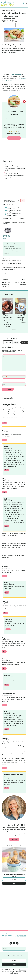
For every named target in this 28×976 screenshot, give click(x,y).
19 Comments (18, 21)
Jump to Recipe (9, 25)
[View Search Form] (23, 3)
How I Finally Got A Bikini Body (20, 282)
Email (4, 384)
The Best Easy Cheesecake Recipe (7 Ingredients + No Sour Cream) (21, 319)
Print (14, 138)
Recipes (8, 10)
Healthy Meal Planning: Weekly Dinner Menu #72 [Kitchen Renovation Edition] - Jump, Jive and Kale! (14, 545)
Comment (5, 356)
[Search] (24, 948)
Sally (6, 447)
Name (4, 377)
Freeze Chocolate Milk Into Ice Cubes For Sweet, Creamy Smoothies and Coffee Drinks (7, 320)
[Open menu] (26, 3)
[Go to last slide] (4, 313)
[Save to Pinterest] (6, 274)
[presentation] (7, 306)
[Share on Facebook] (3, 274)
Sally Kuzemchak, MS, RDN (9, 18)
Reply (4, 422)
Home (3, 10)
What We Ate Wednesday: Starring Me (6, 283)
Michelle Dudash (16, 74)
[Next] (24, 313)
